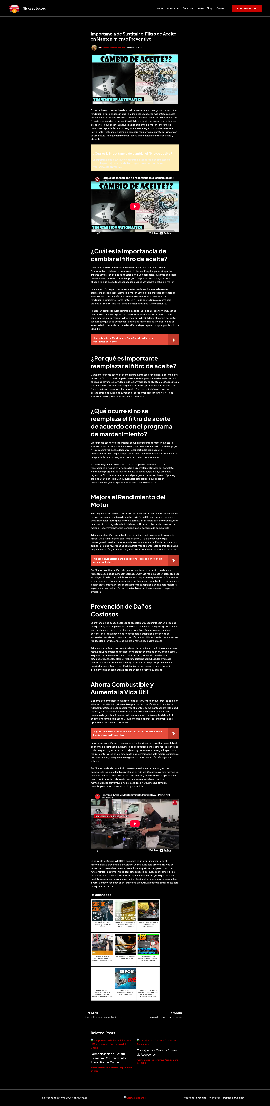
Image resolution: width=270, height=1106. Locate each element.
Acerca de (172, 8)
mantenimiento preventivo (104, 1067)
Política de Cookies (233, 1097)
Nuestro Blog (205, 8)
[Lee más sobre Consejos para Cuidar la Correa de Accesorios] (158, 1042)
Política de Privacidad (194, 1097)
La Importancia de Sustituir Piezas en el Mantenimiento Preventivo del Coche (108, 1058)
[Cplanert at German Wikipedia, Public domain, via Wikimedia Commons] (135, 1097)
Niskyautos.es (34, 8)
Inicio (160, 8)
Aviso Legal (215, 1097)
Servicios (188, 8)
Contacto (221, 8)
